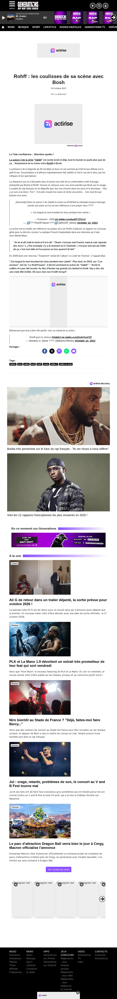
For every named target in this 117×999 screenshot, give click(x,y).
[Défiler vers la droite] (102, 899)
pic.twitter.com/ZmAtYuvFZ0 (76, 337)
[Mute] (45, 17)
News (11, 27)
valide (26, 364)
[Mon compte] (105, 6)
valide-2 (54, 364)
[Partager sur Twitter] (51, 352)
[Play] (4, 17)
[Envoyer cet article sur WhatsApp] (65, 352)
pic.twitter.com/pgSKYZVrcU (70, 219)
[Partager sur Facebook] (44, 352)
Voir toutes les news (58, 869)
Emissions (14, 954)
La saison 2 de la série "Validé (25, 160)
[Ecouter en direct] (93, 6)
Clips (80, 961)
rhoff (39, 364)
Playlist (13, 961)
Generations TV (95, 27)
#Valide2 (56, 337)
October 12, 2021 (87, 222)
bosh (33, 364)
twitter (13, 364)
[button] (22, 899)
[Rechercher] (99, 6)
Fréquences (15, 972)
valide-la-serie (66, 364)
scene (46, 364)
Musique (23, 27)
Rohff (50, 163)
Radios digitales (70, 27)
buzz (20, 364)
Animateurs (15, 958)
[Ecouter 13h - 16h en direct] (58, 539)
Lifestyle (50, 27)
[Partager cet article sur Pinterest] (58, 352)
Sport (36, 27)
